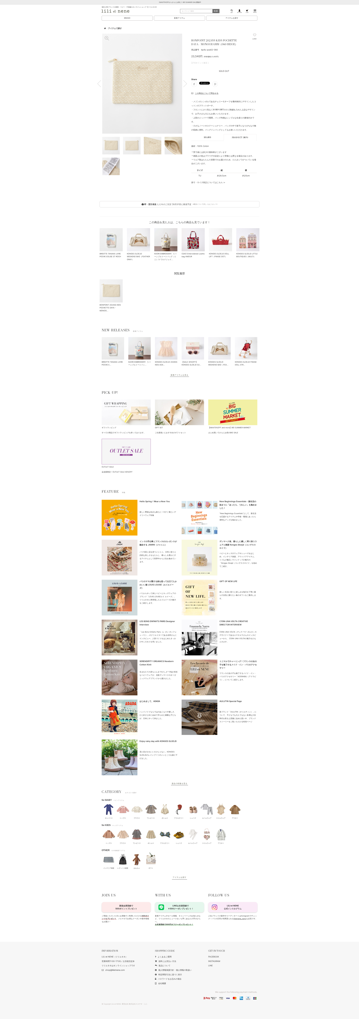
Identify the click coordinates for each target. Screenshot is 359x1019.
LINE (210, 965)
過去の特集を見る (179, 783)
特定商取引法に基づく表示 (170, 974)
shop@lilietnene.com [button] (115, 970)
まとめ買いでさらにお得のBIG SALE (223, 433)
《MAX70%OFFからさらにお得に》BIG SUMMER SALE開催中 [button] (179, 2)
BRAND (127, 18)
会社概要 (162, 983)
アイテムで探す (115, 28)
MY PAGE (239, 12)
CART (247, 12)
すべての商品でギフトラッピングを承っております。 (123, 433)
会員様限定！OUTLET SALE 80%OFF (117, 472)
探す (232, 12)
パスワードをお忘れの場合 (169, 979)
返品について (164, 965)
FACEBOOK (213, 956)
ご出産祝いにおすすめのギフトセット (170, 433)
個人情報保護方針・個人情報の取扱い (175, 970)
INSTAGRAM (214, 961)
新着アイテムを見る (179, 375)
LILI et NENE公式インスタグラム (233, 907)
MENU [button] (255, 12)
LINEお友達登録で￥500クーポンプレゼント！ (181, 907)
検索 (216, 11)
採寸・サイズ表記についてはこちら (207, 182)
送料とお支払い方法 (167, 961)
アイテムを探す (231, 18)
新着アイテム (179, 18)
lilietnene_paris (240, 919)
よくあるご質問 (165, 956)
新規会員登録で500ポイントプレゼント (126, 907)
